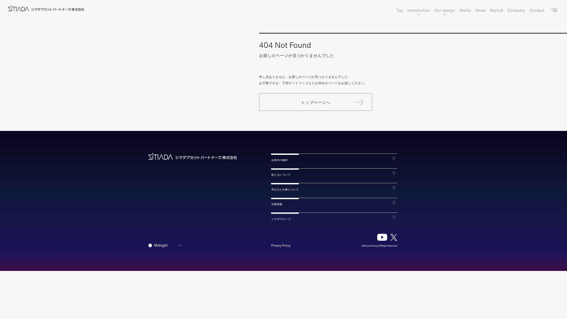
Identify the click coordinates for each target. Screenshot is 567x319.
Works (465, 10)
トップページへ (315, 102)
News (481, 10)
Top (399, 10)
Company (516, 10)
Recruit (496, 10)
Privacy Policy (281, 245)
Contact (537, 10)
